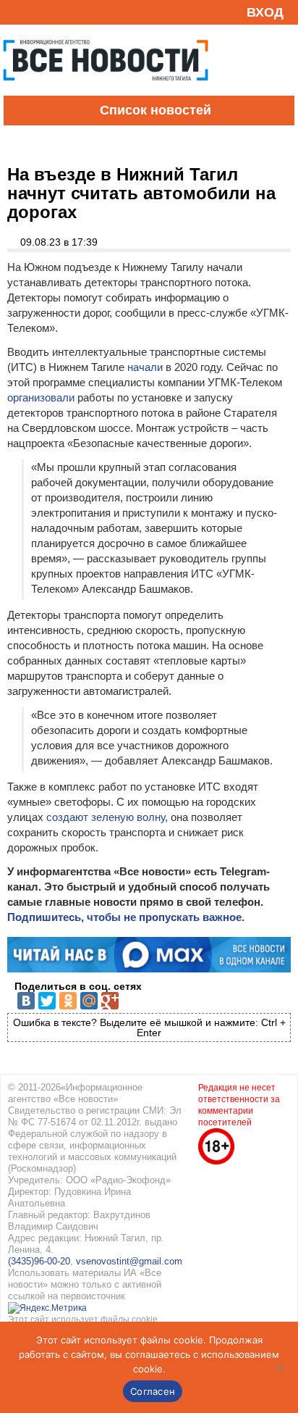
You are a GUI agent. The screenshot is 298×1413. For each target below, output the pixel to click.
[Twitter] (47, 1000)
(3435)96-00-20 (39, 1261)
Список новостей (155, 110)
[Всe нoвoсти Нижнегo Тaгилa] (105, 92)
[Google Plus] (110, 1000)
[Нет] (280, 1367)
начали (143, 367)
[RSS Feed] (16, 12)
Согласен (152, 1391)
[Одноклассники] (68, 1000)
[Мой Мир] (89, 1000)
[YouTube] (39, 12)
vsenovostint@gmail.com (129, 1261)
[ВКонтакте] (26, 1000)
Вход (265, 12)
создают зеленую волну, (107, 817)
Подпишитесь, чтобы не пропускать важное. (125, 917)
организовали (40, 397)
